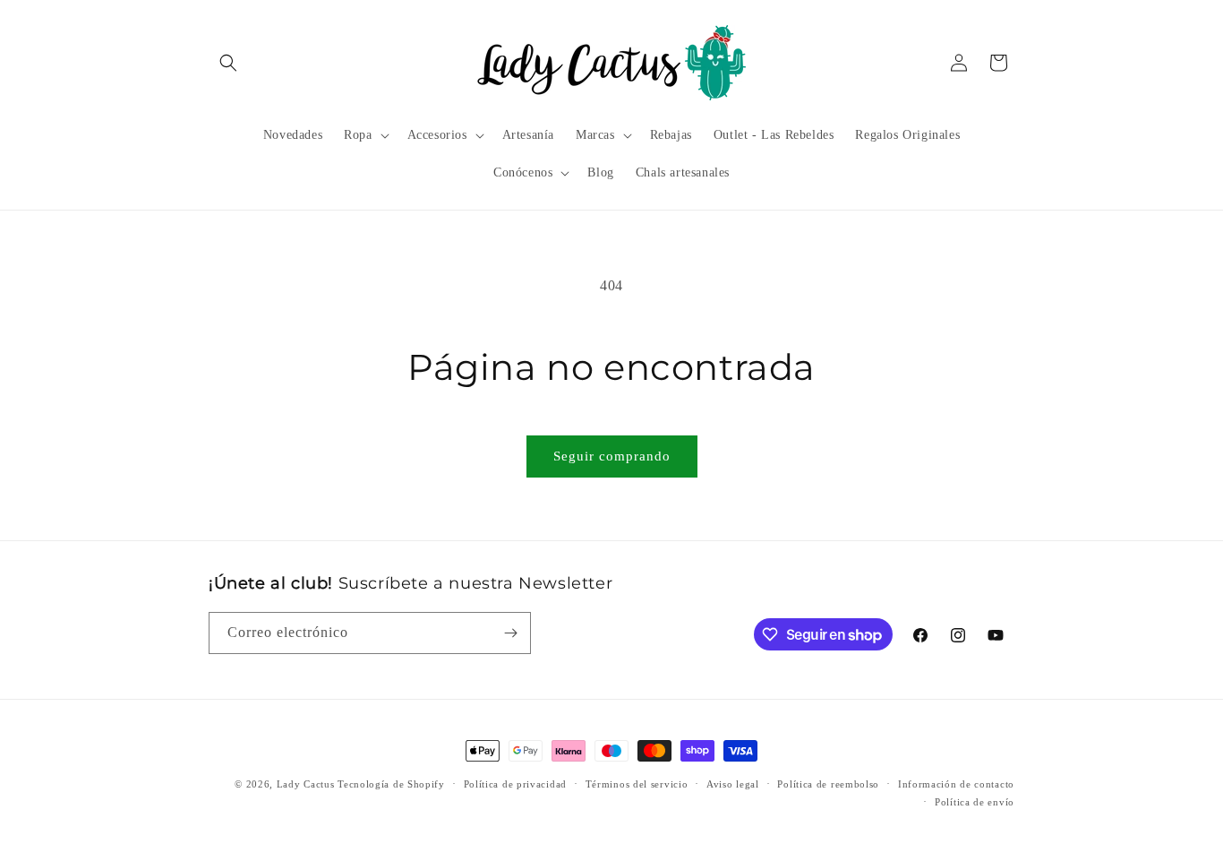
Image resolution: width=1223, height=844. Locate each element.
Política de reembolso (828, 784)
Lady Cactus (306, 784)
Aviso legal (732, 784)
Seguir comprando (612, 456)
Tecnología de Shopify (391, 784)
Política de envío (974, 802)
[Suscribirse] (510, 633)
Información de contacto (956, 784)
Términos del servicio (637, 784)
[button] (228, 62)
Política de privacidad (515, 784)
